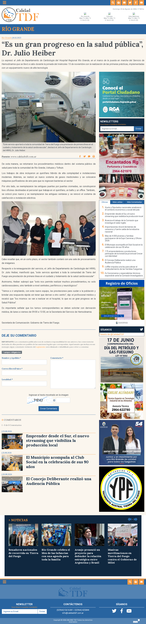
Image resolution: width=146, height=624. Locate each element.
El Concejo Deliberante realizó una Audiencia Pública (58, 481)
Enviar (138, 129)
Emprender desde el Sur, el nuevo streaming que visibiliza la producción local (57, 440)
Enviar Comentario (48, 408)
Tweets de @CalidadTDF (111, 334)
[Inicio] (20, 14)
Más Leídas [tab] (117, 202)
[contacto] (124, 2)
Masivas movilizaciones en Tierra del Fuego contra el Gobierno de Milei (122, 556)
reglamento (40, 347)
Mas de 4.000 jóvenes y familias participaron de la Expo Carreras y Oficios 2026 (123, 238)
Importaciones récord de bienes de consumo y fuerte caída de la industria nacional (122, 229)
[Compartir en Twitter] (85, 156)
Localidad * (7, 379)
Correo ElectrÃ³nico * (12, 369)
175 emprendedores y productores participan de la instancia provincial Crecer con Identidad (124, 253)
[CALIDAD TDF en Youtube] (141, 2)
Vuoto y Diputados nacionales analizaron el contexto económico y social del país (123, 208)
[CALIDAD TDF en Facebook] (135, 2)
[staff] (118, 2)
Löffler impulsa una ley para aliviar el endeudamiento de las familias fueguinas (123, 268)
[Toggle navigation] (4, 2)
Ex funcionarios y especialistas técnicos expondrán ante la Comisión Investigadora (124, 274)
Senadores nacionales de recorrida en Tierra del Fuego (23, 553)
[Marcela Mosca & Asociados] (136, 620)
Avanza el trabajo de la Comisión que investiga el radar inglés (121, 221)
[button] (112, 2)
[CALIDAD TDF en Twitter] (130, 2)
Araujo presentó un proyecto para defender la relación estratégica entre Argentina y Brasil (88, 556)
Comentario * (56, 358)
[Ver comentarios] (89, 156)
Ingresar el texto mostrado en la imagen (48, 395)
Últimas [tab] (105, 202)
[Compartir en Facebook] (80, 156)
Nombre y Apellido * (11, 358)
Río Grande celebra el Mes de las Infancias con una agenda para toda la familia (56, 554)
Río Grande (7, 38)
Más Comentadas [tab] (134, 202)
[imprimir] (94, 156)
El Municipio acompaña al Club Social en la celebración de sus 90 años (57, 462)
